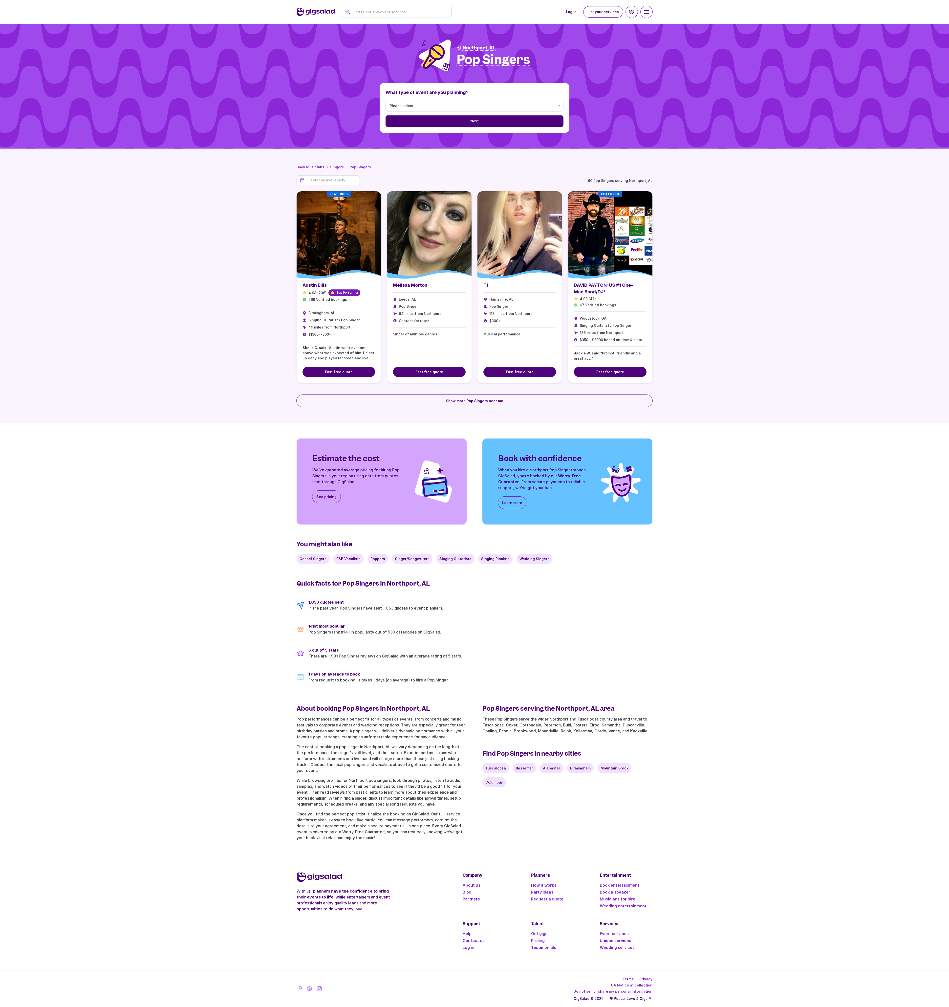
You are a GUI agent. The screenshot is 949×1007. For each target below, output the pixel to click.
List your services (603, 12)
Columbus (494, 782)
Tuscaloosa (495, 768)
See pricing (326, 497)
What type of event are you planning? (427, 92)
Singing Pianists (495, 559)
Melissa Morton (410, 285)
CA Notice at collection (631, 985)
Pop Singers (360, 167)
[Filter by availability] (334, 180)
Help (467, 933)
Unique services (615, 940)
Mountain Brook (614, 768)
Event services (614, 933)
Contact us (474, 940)
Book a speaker (615, 892)
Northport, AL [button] (479, 48)
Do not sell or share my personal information (613, 991)
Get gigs (539, 933)
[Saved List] (632, 12)
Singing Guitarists (455, 559)
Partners (471, 899)
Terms (628, 979)
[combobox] (398, 12)
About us (471, 885)
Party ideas (542, 892)
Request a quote (547, 899)
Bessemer (524, 768)
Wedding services (617, 947)
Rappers (377, 559)
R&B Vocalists (348, 559)
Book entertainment (619, 885)
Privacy (645, 979)
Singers (337, 167)
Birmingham (580, 768)
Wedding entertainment (623, 905)
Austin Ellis (314, 285)
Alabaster (551, 768)
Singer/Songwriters (412, 559)
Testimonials (543, 947)
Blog (467, 892)
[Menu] (646, 12)
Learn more (512, 503)
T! (485, 285)
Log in (571, 12)
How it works (543, 885)
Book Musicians (310, 167)
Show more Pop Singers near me (474, 401)
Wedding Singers (534, 559)
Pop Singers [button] (493, 59)
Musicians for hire (617, 899)
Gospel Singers (313, 559)
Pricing (538, 940)
